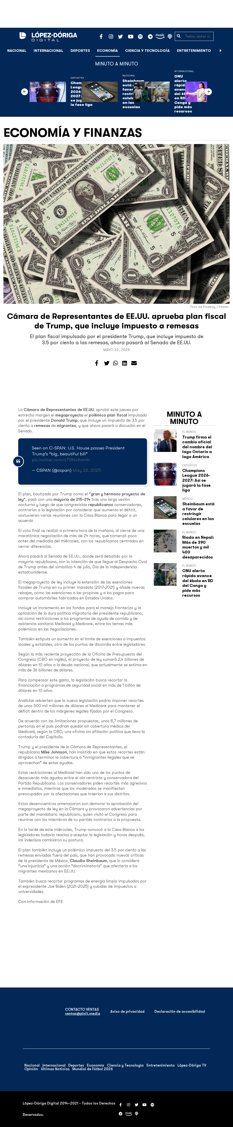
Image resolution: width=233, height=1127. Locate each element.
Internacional (48, 51)
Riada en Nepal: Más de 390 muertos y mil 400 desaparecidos (198, 547)
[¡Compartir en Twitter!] (106, 363)
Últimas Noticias (55, 1069)
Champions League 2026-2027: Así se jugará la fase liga (196, 480)
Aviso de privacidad (127, 1011)
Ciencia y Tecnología (147, 51)
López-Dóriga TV (191, 1065)
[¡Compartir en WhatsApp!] (115, 363)
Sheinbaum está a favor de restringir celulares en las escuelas (198, 514)
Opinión (31, 1069)
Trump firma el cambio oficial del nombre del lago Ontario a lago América (197, 447)
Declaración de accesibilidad (179, 1011)
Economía (107, 51)
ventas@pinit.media (82, 1013)
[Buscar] (227, 50)
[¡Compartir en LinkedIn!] (124, 363)
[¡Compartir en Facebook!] (96, 363)
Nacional (16, 51)
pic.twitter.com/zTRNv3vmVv (61, 459)
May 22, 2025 (87, 470)
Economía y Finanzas (72, 133)
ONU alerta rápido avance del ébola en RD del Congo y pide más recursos (197, 583)
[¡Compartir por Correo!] (134, 363)
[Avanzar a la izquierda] (24, 91)
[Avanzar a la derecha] (220, 50)
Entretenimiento (194, 51)
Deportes (80, 51)
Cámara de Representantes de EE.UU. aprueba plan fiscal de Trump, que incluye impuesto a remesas (116, 321)
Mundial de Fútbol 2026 (92, 1069)
